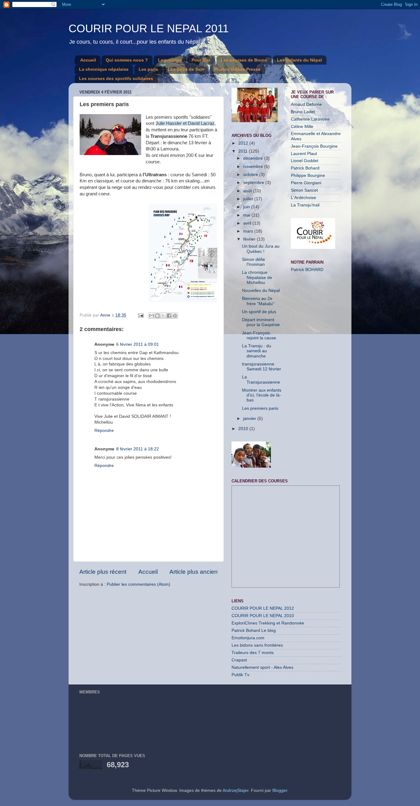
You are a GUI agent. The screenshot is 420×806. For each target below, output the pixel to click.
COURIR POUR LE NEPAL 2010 (263, 615)
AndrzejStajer (235, 790)
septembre (254, 182)
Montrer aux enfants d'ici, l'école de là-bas (261, 395)
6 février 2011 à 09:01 (137, 344)
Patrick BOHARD (307, 269)
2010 (243, 428)
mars (248, 231)
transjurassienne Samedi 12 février (261, 366)
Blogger (279, 790)
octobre (251, 174)
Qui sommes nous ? (127, 60)
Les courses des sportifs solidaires (116, 78)
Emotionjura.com (248, 638)
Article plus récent (102, 572)
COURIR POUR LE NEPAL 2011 (149, 28)
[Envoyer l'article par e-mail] (140, 315)
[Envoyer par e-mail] (152, 316)
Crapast (239, 660)
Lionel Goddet (304, 160)
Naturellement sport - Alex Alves (262, 667)
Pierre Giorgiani (306, 183)
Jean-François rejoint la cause (259, 335)
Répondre (104, 430)
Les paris (148, 69)
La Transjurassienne (261, 379)
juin (247, 207)
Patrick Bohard (305, 168)
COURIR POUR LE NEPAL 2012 (263, 608)
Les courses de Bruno (244, 60)
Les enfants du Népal (299, 60)
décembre (253, 158)
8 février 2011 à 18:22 (137, 449)
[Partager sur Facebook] (169, 316)
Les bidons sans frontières (257, 645)
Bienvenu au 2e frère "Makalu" (258, 301)
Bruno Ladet (303, 112)
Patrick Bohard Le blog (254, 630)
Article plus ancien (193, 572)
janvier (250, 418)
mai (247, 215)
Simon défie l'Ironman (253, 262)
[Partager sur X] (163, 316)
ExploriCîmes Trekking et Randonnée (268, 623)
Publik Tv (240, 674)
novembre (253, 166)
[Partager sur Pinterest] (175, 316)
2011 (243, 151)
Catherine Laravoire (310, 119)
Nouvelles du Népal (261, 290)
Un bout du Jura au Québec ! (260, 248)
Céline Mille (302, 126)
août (248, 191)
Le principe (170, 60)
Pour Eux (201, 60)
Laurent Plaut (304, 153)
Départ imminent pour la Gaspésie (261, 322)
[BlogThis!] (157, 316)
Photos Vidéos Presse (237, 69)
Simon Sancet (304, 190)
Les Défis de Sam (186, 69)
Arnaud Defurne (306, 104)
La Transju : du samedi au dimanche (256, 351)
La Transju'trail (305, 205)
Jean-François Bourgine (314, 146)
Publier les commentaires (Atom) (138, 584)
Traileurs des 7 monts (253, 652)
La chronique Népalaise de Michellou (257, 277)
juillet (248, 199)
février (250, 239)
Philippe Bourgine (308, 175)
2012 (243, 143)
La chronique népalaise (104, 69)
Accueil (88, 60)
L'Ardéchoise (303, 197)
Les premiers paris (260, 408)
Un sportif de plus (259, 311)
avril (247, 223)
